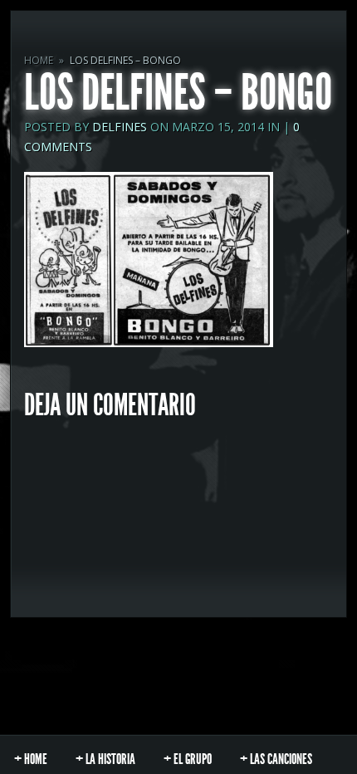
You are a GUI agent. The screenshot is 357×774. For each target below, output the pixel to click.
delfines (119, 127)
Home (38, 60)
